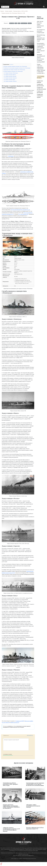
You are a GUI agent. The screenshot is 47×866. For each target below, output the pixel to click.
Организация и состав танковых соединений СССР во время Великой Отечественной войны (41, 48)
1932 (16, 23)
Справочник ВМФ (20, 721)
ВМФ (19, 23)
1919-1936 (12, 23)
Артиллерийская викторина (40, 77)
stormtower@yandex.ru (29, 855)
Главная (2, 11)
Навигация (6, 6)
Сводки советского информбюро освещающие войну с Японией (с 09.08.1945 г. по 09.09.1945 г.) (41, 69)
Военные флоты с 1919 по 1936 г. (20, 11)
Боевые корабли (8, 11)
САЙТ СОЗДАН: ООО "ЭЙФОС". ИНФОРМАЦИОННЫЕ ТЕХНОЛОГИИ (23, 858)
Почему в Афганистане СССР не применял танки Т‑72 (35, 828)
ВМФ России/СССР (15, 722)
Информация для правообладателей (8, 853)
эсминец (29, 23)
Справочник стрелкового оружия (40, 96)
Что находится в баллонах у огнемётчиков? (41, 31)
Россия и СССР (24, 23)
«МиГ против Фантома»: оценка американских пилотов (40, 24)
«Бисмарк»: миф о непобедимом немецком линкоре (33, 806)
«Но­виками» (11, 156)
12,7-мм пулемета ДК (23, 214)
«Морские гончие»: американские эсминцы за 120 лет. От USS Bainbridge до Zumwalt (11, 829)
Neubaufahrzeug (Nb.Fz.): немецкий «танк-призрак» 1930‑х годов (41, 38)
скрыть (11, 64)
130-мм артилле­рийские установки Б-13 (20, 209)
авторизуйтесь (30, 735)
